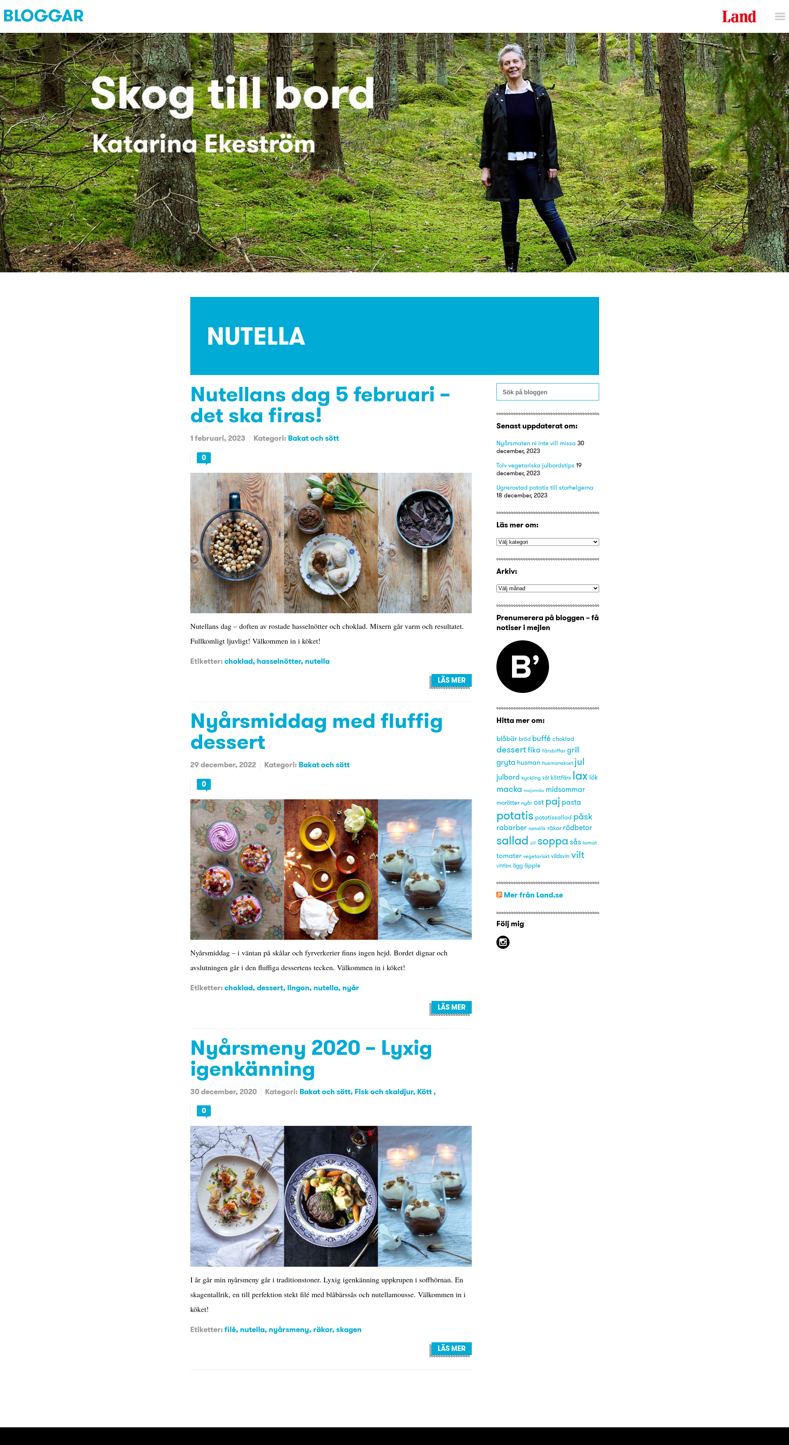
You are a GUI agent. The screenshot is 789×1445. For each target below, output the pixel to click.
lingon (298, 987)
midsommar (565, 789)
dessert (270, 987)
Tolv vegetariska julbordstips (535, 465)
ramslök (537, 828)
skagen (349, 1329)
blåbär (506, 738)
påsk (583, 816)
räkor (322, 1329)
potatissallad (553, 817)
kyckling (531, 777)
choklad (238, 661)
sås (575, 842)
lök (593, 777)
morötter (507, 802)
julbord (508, 777)
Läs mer (452, 680)
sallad (512, 840)
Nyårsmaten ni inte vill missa (536, 443)
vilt (577, 854)
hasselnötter (279, 661)
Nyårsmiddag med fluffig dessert (316, 731)
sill (533, 843)
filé (230, 1329)
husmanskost (557, 762)
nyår (350, 987)
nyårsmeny (289, 1329)
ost (539, 802)
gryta (505, 762)
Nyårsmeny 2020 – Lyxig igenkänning (311, 1057)
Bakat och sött (313, 438)
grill (573, 750)
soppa (553, 840)
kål (545, 778)
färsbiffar (553, 750)
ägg (518, 865)
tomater (508, 855)
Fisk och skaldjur (384, 1091)
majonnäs (534, 790)
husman (528, 762)
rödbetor (577, 827)
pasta (571, 802)
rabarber (511, 827)
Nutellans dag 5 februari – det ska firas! (320, 404)
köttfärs (561, 777)
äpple (532, 865)
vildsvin (560, 856)
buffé (541, 738)
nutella (317, 661)
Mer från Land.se (533, 895)
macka (509, 789)
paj (552, 801)
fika (534, 750)
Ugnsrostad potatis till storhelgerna (544, 487)
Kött (425, 1091)
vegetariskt (536, 856)
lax (580, 775)
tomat (590, 842)
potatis (514, 815)
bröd (525, 739)
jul (579, 761)
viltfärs (503, 866)
